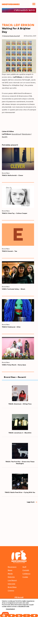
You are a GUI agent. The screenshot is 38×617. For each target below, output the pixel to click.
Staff (24, 567)
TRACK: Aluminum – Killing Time (19, 404)
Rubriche (11, 577)
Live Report (12, 580)
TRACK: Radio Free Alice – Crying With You (20, 492)
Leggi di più (31, 502)
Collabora (26, 574)
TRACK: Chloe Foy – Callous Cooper (14, 213)
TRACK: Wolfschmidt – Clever (12, 175)
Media (10, 574)
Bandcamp (26, 134)
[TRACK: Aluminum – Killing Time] (20, 393)
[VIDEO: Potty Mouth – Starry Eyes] (18, 348)
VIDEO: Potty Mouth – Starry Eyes (14, 365)
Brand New (12, 587)
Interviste (11, 584)
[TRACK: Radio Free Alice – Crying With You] (20, 482)
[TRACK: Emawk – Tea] (18, 234)
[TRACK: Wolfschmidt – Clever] (18, 159)
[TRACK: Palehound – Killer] (18, 310)
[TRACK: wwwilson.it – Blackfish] (20, 422)
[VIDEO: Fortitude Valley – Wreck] (18, 272)
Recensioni (12, 567)
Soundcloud (16, 134)
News (10, 570)
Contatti (25, 570)
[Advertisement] (19, 526)
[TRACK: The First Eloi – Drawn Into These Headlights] (20, 451)
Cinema (11, 590)
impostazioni (10, 609)
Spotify (4, 137)
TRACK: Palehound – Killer (11, 327)
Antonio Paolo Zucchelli (11, 36)
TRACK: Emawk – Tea (9, 251)
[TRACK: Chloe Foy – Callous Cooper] (18, 197)
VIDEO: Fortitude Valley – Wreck (13, 289)
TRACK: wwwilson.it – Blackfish (20, 433)
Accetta (5, 613)
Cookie (25, 577)
